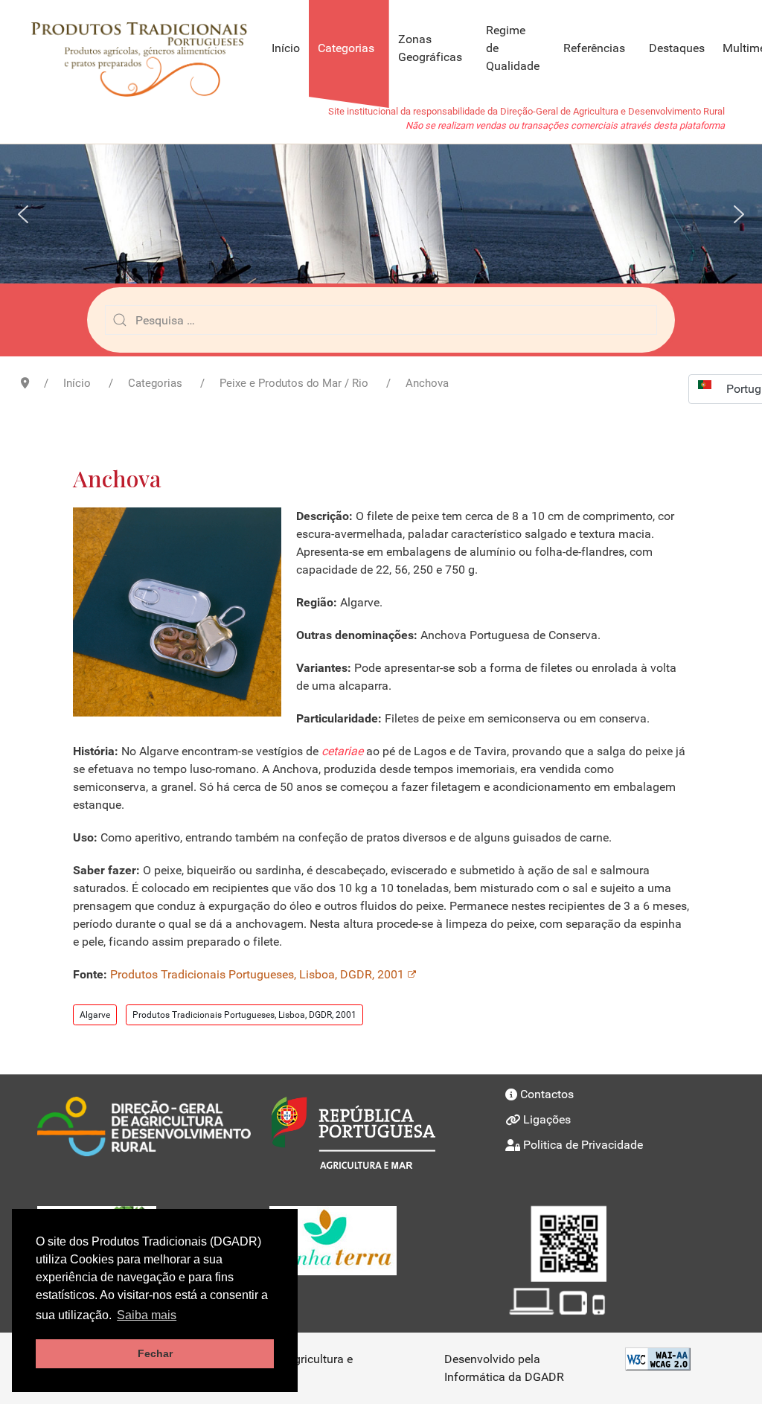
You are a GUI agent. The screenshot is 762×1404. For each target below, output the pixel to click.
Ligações (547, 1119)
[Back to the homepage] (146, 48)
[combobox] (381, 320)
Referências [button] (594, 48)
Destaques (677, 48)
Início (286, 48)
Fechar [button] (155, 1353)
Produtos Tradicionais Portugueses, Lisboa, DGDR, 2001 (257, 974)
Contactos (547, 1094)
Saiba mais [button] (146, 1315)
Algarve (95, 1015)
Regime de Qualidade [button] (513, 48)
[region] (381, 213)
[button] (23, 214)
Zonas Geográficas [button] (430, 48)
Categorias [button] (346, 48)
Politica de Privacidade (583, 1145)
